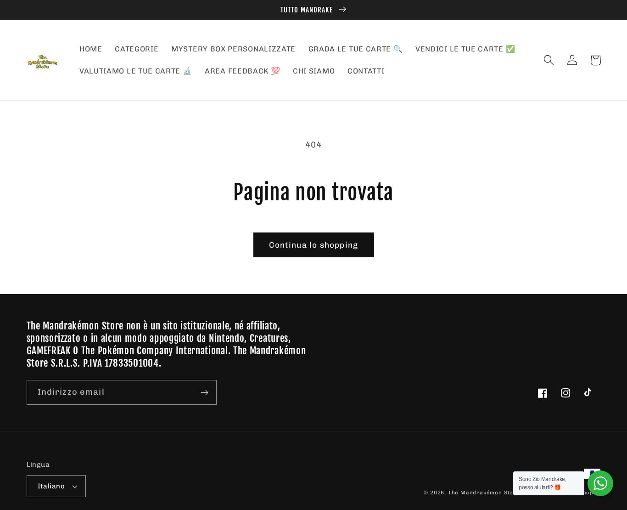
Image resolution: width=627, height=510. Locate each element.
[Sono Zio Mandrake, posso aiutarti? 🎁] (600, 483)
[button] (549, 60)
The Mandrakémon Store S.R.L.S (494, 492)
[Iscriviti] (204, 392)
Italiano (51, 486)
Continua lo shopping (313, 244)
